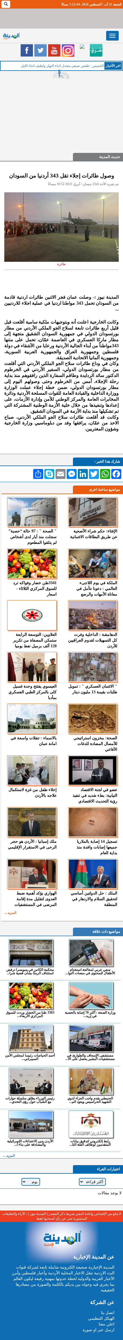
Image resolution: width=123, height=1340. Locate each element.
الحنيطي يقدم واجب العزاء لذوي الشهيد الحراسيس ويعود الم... (90, 1099)
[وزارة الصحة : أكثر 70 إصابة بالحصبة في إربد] (90, 995)
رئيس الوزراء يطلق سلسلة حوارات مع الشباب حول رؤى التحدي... (30, 1099)
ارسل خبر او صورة (98, 1330)
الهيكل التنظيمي (101, 1318)
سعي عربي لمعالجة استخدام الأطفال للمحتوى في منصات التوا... (90, 971)
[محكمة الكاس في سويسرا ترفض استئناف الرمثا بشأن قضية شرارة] (30, 952)
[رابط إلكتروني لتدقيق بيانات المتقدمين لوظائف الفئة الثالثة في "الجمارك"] (90, 1124)
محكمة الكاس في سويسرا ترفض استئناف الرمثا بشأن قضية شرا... (30, 971)
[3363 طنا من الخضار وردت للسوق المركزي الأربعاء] (30, 995)
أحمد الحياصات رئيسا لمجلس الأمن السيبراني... (30, 1057)
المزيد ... (10, 913)
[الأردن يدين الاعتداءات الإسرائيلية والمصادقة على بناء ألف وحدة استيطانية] (30, 1124)
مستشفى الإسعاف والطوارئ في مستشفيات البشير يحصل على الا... (90, 1057)
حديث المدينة (109, 157)
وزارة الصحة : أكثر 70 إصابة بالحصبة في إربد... (90, 1014)
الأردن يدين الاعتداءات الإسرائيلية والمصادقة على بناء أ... (30, 1142)
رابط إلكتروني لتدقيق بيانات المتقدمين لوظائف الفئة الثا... (90, 1142)
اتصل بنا (107, 1313)
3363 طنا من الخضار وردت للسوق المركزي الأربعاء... (30, 1014)
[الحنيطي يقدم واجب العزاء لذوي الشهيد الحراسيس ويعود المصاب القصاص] (90, 1081)
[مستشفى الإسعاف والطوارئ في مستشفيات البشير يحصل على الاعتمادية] (90, 1038)
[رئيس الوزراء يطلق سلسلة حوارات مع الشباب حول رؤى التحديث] (30, 1081)
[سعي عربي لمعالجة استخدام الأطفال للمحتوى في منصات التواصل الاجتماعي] (90, 952)
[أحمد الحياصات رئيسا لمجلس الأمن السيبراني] (30, 1038)
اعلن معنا (106, 1324)
